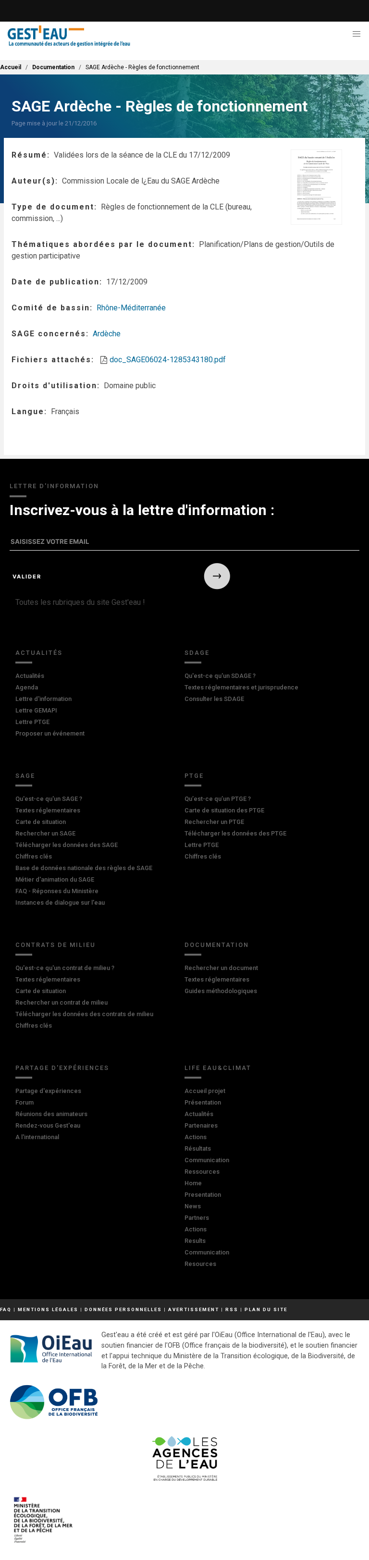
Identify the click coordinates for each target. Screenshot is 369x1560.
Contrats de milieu (55, 944)
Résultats (197, 1148)
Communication (206, 1160)
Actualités (38, 652)
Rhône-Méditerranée (131, 307)
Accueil (10, 67)
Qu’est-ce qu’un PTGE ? (217, 798)
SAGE (25, 775)
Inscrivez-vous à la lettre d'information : (142, 510)
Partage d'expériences (62, 1067)
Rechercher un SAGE (45, 833)
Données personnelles (123, 1309)
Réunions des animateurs (51, 1114)
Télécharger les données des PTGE (235, 833)
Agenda (26, 687)
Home (193, 1183)
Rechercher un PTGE (214, 821)
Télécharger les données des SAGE (66, 844)
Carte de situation (40, 821)
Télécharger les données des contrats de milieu (84, 1014)
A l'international (37, 1137)
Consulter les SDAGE (214, 698)
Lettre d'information (43, 698)
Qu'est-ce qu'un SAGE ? (48, 798)
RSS (231, 1309)
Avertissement (193, 1309)
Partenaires (201, 1125)
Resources (200, 1263)
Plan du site (266, 1309)
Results (195, 1240)
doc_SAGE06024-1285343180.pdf (168, 359)
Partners (196, 1217)
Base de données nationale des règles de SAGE (83, 868)
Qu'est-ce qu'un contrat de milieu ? (64, 967)
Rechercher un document (221, 967)
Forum (24, 1102)
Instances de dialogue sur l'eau (60, 902)
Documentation (53, 67)
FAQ (6, 1309)
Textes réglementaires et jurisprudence (241, 687)
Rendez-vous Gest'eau (47, 1125)
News (192, 1206)
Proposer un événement (50, 733)
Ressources (202, 1171)
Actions (195, 1137)
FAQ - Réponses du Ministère (56, 891)
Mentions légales (48, 1309)
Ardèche (107, 333)
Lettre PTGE (32, 721)
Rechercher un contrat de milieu (61, 1002)
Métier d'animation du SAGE (54, 879)
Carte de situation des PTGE (224, 810)
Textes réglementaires (47, 810)
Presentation (202, 1194)
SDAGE (196, 652)
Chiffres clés (33, 856)
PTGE (194, 775)
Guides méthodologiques (220, 991)
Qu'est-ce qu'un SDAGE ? (220, 675)
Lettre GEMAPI (36, 710)
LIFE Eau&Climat (217, 1067)
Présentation (202, 1102)
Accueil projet (204, 1090)
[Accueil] (69, 36)
